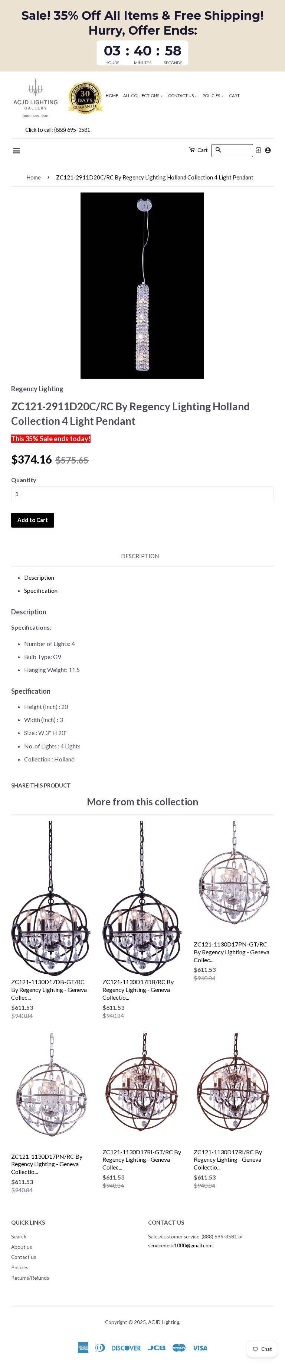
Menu (17, 151)
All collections (141, 95)
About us (21, 1247)
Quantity (23, 479)
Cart (234, 95)
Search (18, 1237)
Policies (212, 95)
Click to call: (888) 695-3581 (57, 130)
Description (140, 556)
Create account (267, 150)
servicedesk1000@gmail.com (180, 1245)
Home (112, 95)
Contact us (181, 95)
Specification (41, 590)
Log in (258, 150)
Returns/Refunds (30, 1278)
